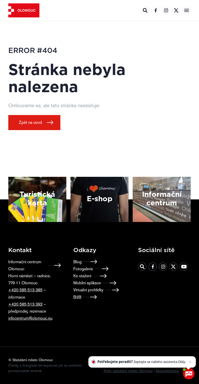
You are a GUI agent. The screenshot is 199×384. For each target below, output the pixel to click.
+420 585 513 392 (25, 304)
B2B (77, 297)
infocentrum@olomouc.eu (30, 318)
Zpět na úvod (30, 122)
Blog (77, 262)
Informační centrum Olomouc (24, 265)
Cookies (143, 365)
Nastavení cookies (167, 365)
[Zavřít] (190, 357)
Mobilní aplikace (87, 283)
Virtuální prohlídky (88, 290)
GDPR (129, 365)
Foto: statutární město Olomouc (128, 370)
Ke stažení (82, 276)
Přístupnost (112, 365)
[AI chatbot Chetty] (188, 373)
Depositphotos (167, 370)
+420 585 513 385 (25, 290)
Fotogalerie (83, 269)
